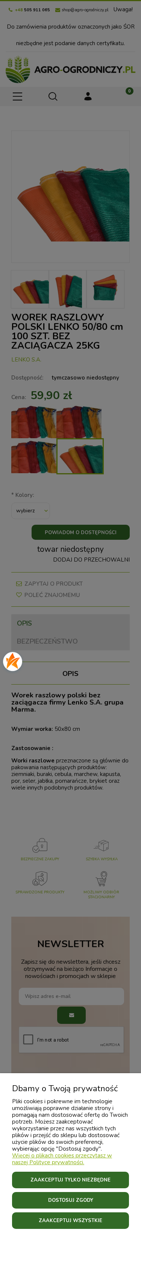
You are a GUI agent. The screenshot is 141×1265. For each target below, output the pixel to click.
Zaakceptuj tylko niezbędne (70, 1180)
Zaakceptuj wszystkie (70, 1220)
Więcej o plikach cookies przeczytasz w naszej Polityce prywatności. (62, 1159)
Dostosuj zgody (70, 1200)
